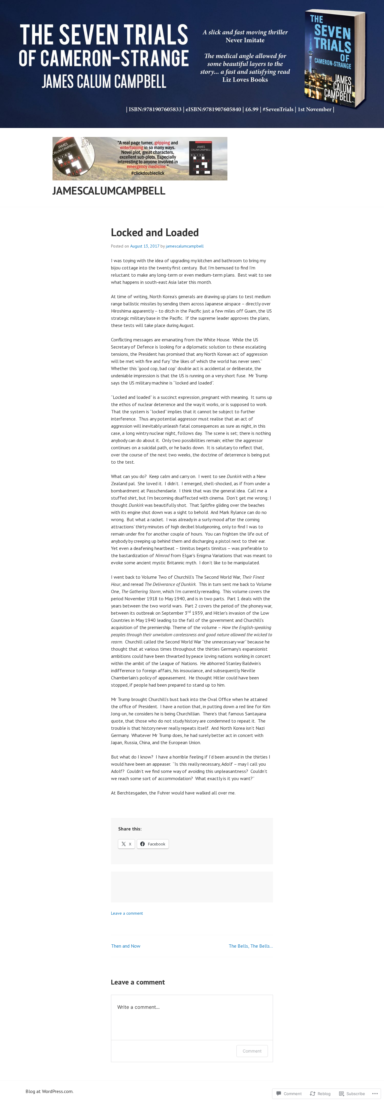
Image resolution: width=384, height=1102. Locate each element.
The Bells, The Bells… (251, 946)
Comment (252, 1050)
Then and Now (125, 946)
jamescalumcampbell (109, 190)
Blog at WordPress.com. (50, 1091)
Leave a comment (127, 913)
